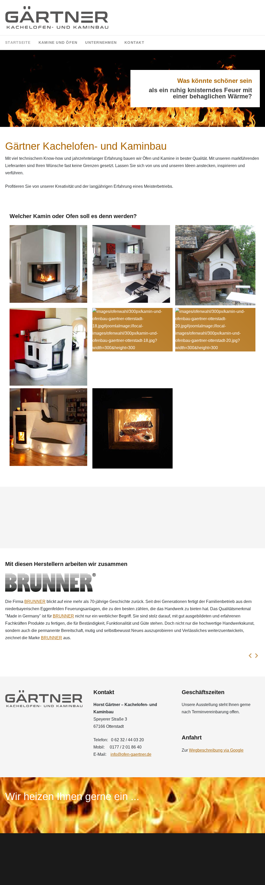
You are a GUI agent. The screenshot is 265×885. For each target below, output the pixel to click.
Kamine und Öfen (58, 43)
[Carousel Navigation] (132, 655)
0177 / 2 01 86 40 (126, 747)
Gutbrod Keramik (20, 603)
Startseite (18, 43)
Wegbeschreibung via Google (216, 750)
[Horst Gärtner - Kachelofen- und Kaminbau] (57, 17)
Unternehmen (101, 43)
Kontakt (134, 43)
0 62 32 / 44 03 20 (127, 740)
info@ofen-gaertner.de (131, 754)
